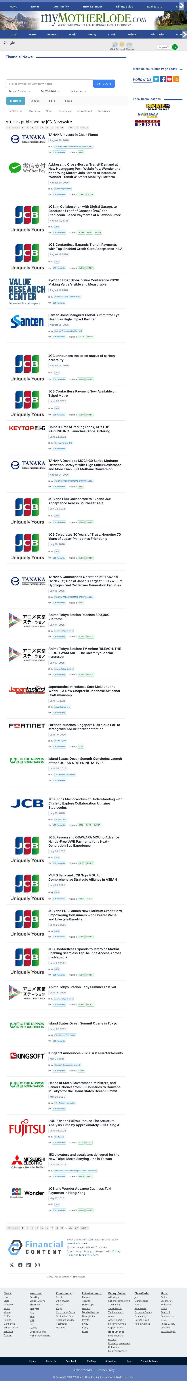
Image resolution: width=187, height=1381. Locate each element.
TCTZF (90, 195)
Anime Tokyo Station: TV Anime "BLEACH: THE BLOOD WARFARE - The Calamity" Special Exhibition (84, 653)
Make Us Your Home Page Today (155, 69)
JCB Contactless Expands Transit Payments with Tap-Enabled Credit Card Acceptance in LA (85, 247)
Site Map (91, 1361)
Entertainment (92, 6)
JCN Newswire (59, 152)
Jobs (137, 1297)
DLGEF (81, 232)
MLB (32, 1316)
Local (14, 34)
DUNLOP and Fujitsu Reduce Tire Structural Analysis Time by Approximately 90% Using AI (84, 1123)
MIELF (81, 1176)
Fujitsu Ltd (59, 1137)
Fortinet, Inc (60, 741)
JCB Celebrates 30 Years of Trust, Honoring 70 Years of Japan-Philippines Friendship (84, 537)
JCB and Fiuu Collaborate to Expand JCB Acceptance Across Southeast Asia (79, 501)
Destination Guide (65, 1316)
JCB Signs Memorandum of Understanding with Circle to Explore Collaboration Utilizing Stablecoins (85, 803)
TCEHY (82, 195)
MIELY (89, 1176)
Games (86, 1308)
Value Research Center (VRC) (68, 297)
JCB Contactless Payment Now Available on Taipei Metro (82, 393)
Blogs (59, 1308)
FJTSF (81, 1142)
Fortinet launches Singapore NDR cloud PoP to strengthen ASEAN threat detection (84, 727)
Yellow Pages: (168, 1331)
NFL (32, 1312)
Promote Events (143, 1312)
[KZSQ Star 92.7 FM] (146, 114)
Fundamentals (115, 1335)
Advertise (111, 1361)
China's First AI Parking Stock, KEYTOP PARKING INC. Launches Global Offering (79, 429)
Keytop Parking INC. (63, 443)
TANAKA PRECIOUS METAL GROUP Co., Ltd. (74, 146)
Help (128, 1361)
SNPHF (81, 337)
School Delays (11, 1327)
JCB (57, 227)
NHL (32, 1324)
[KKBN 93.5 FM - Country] (147, 122)
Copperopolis (115, 1327)
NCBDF (82, 637)
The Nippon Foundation (65, 775)
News (13, 6)
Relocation (114, 1347)
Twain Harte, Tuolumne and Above (115, 1312)
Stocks (35, 101)
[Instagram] (37, 1265)
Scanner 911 (167, 1300)
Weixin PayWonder (63, 189)
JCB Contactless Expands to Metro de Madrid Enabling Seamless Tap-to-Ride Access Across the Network (84, 953)
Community (61, 6)
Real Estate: (116, 1332)
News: (8, 1293)
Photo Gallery (168, 1323)
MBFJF (81, 899)
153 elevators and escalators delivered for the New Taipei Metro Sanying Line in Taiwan (83, 1157)
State (32, 34)
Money (92, 34)
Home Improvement (119, 1343)
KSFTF (81, 1071)
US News (52, 34)
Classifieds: (142, 1293)
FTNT (81, 747)
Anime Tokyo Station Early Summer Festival (82, 987)
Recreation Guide (65, 1319)
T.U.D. (164, 1319)
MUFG (89, 899)
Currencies (64, 111)
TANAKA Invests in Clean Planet (73, 135)
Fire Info (60, 1327)
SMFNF (98, 232)
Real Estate (154, 6)
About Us (51, 1361)
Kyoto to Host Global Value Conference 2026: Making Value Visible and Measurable (83, 282)
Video (164, 1308)
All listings (113, 1297)
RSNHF (90, 863)
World (73, 34)
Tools (68, 101)
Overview (34, 111)
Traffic (112, 34)
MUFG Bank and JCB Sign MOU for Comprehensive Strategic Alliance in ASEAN (82, 877)
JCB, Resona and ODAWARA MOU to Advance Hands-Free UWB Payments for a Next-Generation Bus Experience (83, 841)
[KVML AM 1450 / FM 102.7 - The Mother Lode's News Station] (158, 106)
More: (164, 1293)
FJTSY (89, 1142)
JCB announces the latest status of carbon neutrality (81, 358)
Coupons (165, 1327)
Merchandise (141, 1300)
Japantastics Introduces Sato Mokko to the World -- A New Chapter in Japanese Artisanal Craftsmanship (84, 691)
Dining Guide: (117, 1293)
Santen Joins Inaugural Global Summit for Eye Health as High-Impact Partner (83, 317)
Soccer (33, 1328)
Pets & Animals (142, 1323)
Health (59, 1304)
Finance (112, 1339)
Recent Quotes (17, 91)
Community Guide (65, 1312)
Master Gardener (117, 1351)
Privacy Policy (106, 1370)
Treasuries (104, 111)
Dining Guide (124, 6)
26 (70, 127)
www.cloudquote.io (77, 1243)
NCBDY (90, 637)
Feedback (71, 1361)
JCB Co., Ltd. (60, 819)
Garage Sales (142, 1319)
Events (59, 1297)
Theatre (86, 1300)
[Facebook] (20, 1265)
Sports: (34, 1309)
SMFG (89, 232)
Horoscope (88, 1304)
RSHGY (82, 863)
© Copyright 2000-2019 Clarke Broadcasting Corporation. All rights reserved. (93, 1377)
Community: (64, 1293)
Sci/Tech (8, 1331)
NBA (32, 1320)
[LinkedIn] (29, 1265)
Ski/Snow (35, 1304)
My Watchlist (48, 91)
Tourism (8, 1335)
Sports (35, 6)
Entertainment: (92, 1293)
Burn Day (34, 1297)
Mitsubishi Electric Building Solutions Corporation (76, 1171)
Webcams (133, 34)
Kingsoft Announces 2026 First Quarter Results (85, 1053)
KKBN (85, 1331)
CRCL (81, 825)
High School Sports (40, 1335)
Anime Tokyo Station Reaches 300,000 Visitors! (78, 617)
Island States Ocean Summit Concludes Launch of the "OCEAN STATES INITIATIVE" (85, 761)
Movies (86, 1297)
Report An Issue (149, 1361)
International (84, 111)
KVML (85, 1323)
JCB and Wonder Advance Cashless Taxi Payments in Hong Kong (79, 1191)
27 (76, 127)
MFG (81, 152)
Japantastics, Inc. (62, 707)
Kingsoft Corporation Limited (67, 1065)
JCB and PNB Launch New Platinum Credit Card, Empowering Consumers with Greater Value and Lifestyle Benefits (85, 915)
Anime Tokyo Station (64, 631)
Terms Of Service (88, 1255)
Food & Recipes (90, 1312)
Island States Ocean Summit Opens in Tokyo (82, 1023)
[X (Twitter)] (11, 1265)
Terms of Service (82, 1370)
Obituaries (158, 34)
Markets (15, 101)
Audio (164, 1297)
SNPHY (90, 337)
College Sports (38, 1331)
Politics (7, 1319)
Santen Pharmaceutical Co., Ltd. (68, 331)
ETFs (52, 101)
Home (32, 1361)
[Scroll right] (181, 6)
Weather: (36, 1293)
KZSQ (85, 1327)
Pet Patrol (61, 1323)
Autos (138, 1304)
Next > (84, 127)
